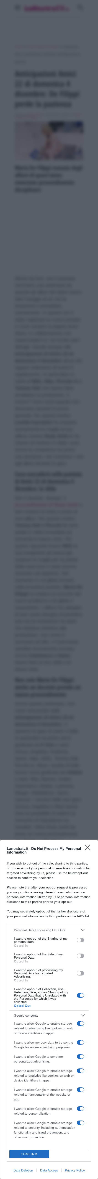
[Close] (89, 849)
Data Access (49, 1170)
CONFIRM (29, 1154)
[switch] (80, 940)
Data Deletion (23, 1170)
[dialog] (49, 1009)
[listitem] (49, 930)
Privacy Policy (75, 1170)
